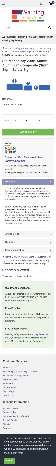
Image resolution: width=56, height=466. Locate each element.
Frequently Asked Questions (16, 375)
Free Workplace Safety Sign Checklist (20, 371)
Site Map (7, 424)
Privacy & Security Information (17, 416)
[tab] (28, 182)
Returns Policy (9, 412)
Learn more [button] (17, 453)
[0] (51, 3)
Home (8, 48)
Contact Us (8, 395)
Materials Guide (10, 379)
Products (7, 428)
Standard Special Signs (21, 51)
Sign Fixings (8, 391)
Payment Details (10, 408)
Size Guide (8, 383)
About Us (7, 367)
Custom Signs (9, 387)
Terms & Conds (10, 420)
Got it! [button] (9, 460)
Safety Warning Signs (24, 48)
